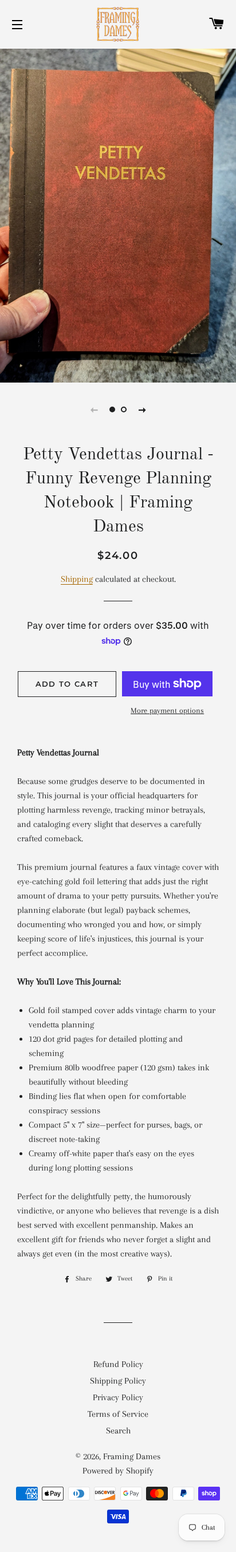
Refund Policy (118, 1364)
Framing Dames (131, 1456)
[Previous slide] (94, 409)
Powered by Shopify (118, 1471)
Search (118, 1430)
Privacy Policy (118, 1397)
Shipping (77, 579)
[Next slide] (142, 409)
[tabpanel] (118, 214)
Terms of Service (118, 1414)
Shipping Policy (118, 1381)
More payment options (167, 710)
